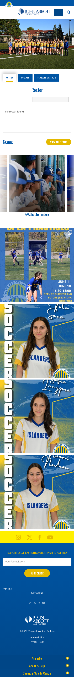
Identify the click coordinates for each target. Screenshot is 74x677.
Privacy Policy (37, 642)
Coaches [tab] (25, 77)
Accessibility (37, 637)
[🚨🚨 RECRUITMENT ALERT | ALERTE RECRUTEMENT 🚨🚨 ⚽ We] (37, 341)
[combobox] (51, 99)
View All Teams (58, 142)
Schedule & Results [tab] (46, 77)
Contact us (37, 593)
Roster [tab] (9, 77)
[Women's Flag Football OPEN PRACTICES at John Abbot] (37, 265)
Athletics (37, 658)
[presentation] (70, 183)
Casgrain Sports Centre (37, 673)
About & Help (37, 665)
